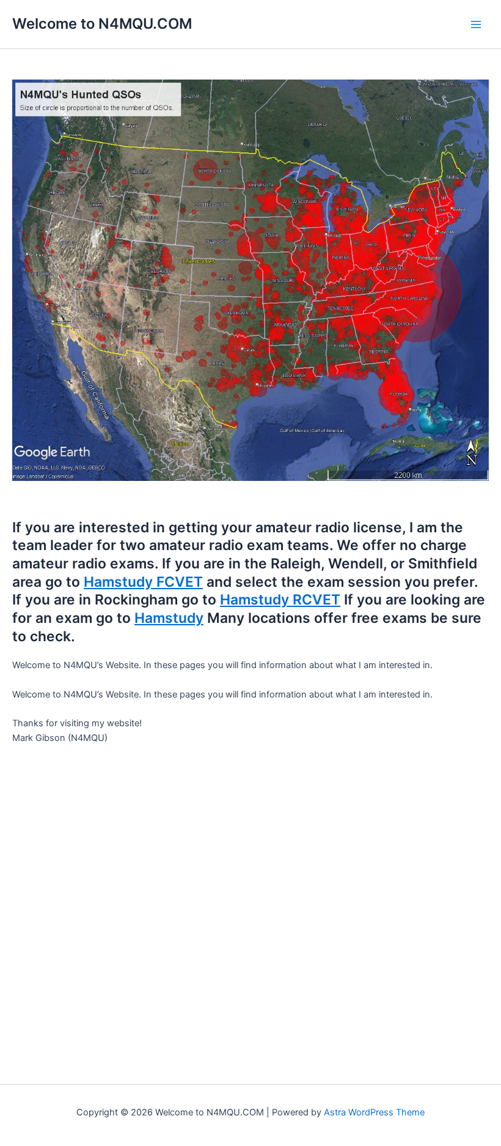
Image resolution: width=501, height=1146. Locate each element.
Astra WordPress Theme (374, 1112)
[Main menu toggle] (476, 24)
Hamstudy (168, 618)
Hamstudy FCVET (143, 581)
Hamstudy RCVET (280, 599)
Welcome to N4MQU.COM (102, 23)
